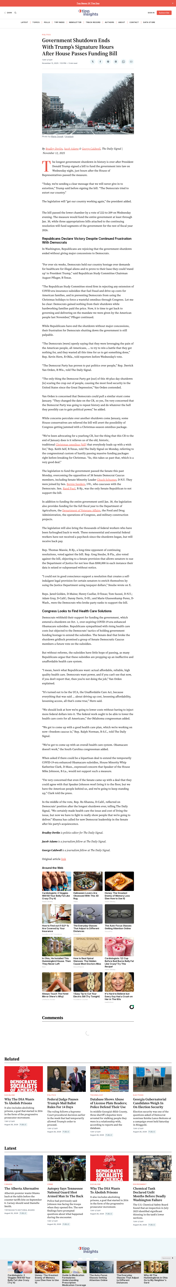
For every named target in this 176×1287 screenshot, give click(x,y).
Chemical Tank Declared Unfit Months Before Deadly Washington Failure (149, 1194)
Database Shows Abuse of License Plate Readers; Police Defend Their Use (108, 1103)
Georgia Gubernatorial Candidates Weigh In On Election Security (149, 1103)
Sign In (151, 13)
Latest (24, 22)
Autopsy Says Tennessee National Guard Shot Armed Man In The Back (65, 1192)
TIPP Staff (47, 60)
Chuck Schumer (106, 480)
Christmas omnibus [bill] (71, 444)
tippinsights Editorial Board (19, 1210)
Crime (50, 1184)
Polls (47, 22)
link (63, 859)
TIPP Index (59, 22)
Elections (138, 1095)
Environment (140, 1184)
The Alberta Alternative (21, 1188)
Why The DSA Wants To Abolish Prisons (19, 1101)
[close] (172, 3)
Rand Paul (69, 488)
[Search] (15, 13)
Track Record (93, 22)
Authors (109, 22)
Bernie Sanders (76, 484)
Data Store (149, 22)
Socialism (9, 1095)
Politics (46, 35)
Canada (8, 1184)
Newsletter (75, 22)
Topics (35, 22)
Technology (96, 1095)
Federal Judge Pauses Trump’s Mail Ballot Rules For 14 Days (62, 1103)
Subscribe (164, 13)
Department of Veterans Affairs (81, 510)
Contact (134, 22)
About (121, 22)
